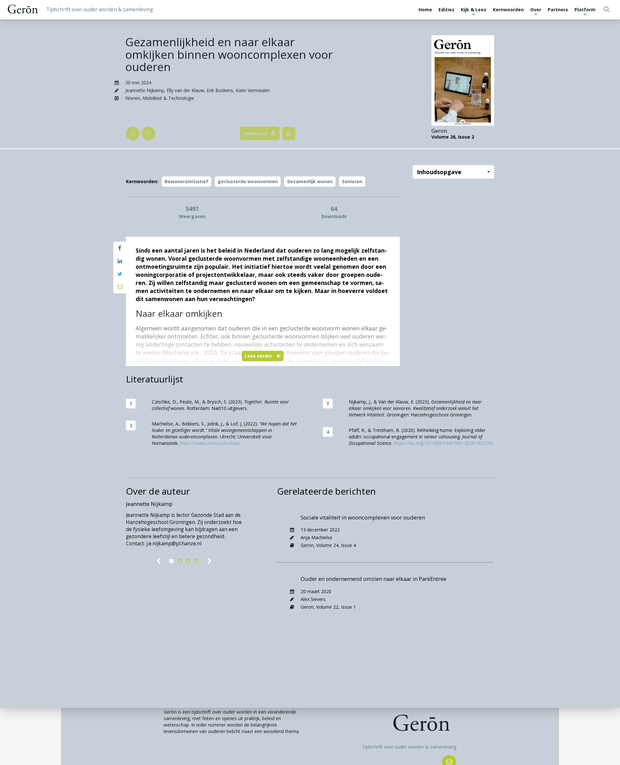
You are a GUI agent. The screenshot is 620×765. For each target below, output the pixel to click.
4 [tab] (196, 561)
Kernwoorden (508, 9)
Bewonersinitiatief (186, 181)
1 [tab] (171, 561)
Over (535, 9)
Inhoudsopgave (439, 172)
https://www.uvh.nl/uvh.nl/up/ (210, 443)
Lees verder (259, 356)
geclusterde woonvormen (248, 181)
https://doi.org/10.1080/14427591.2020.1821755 (444, 443)
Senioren (352, 181)
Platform (584, 9)
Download (255, 133)
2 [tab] (180, 561)
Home (425, 9)
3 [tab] (188, 561)
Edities (446, 9)
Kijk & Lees (473, 9)
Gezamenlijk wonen (310, 181)
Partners (558, 9)
